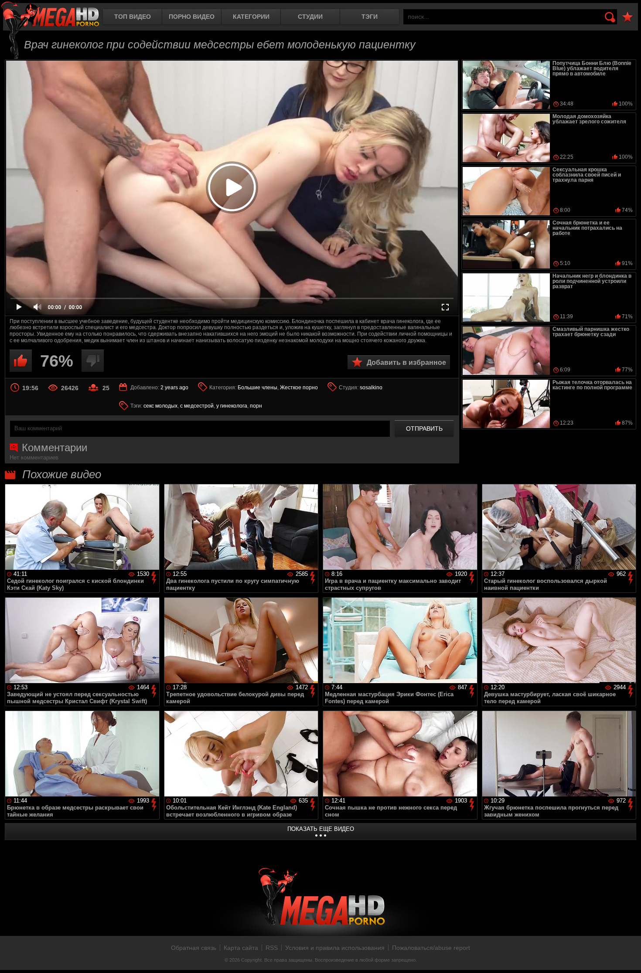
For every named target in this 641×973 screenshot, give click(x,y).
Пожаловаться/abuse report (431, 947)
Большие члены (257, 387)
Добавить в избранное (406, 362)
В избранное (627, 17)
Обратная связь (193, 947)
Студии (310, 16)
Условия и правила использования (335, 947)
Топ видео (132, 16)
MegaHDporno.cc (50, 15)
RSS (272, 947)
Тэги (369, 16)
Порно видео (192, 16)
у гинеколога (231, 406)
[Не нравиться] (93, 361)
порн (256, 406)
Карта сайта (241, 947)
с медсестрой (197, 406)
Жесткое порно (299, 387)
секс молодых (160, 406)
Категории (251, 16)
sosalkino (371, 387)
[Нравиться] (21, 361)
